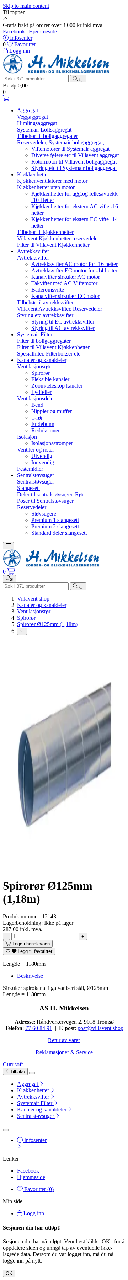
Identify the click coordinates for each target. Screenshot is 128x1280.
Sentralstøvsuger (35, 475)
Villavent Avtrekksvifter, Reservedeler (59, 309)
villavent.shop (107, 1028)
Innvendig (42, 462)
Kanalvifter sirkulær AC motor (65, 277)
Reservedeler (31, 507)
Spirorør (40, 373)
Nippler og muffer (51, 411)
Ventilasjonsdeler (36, 398)
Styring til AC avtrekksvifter (63, 328)
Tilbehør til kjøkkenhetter (45, 232)
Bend (37, 405)
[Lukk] (32, 1073)
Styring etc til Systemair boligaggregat (74, 168)
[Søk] (78, 78)
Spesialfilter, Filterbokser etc (48, 354)
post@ (85, 1028)
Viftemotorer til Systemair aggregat (70, 149)
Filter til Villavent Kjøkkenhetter (53, 245)
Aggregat (27, 110)
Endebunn (42, 424)
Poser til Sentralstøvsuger (45, 501)
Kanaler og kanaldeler (41, 360)
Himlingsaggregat (37, 123)
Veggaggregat (32, 117)
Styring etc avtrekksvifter (45, 315)
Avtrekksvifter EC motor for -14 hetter (74, 270)
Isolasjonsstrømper (52, 443)
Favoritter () (38, 1189)
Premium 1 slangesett (55, 520)
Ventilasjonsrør (33, 366)
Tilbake (17, 1071)
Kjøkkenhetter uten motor (46, 187)
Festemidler (30, 469)
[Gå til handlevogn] (6, 98)
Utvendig (41, 456)
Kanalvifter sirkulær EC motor (65, 296)
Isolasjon (27, 437)
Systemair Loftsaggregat (44, 130)
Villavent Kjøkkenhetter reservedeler (58, 238)
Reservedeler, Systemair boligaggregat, (60, 142)
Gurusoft (13, 1064)
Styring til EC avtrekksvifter (62, 322)
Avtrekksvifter (33, 251)
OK (9, 1273)
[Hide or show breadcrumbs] (22, 631)
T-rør (37, 418)
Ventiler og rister (35, 450)
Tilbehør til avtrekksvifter (45, 302)
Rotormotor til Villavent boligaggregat (74, 162)
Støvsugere (43, 514)
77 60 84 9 (37, 1028)
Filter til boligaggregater (44, 341)
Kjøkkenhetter (33, 174)
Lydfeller (41, 392)
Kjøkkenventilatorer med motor (52, 181)
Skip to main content (26, 6)
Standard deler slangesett (59, 533)
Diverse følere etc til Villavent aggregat (75, 155)
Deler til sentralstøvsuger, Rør (50, 494)
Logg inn (33, 1213)
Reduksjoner (45, 430)
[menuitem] (71, 1084)
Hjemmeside (43, 31)
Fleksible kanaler (50, 379)
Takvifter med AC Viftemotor (64, 283)
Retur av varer (64, 1040)
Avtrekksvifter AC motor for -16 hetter (74, 264)
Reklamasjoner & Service (64, 1052)
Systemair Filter (34, 334)
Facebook (14, 31)
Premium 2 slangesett (55, 526)
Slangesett (28, 488)
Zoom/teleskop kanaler (56, 386)
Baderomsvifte (47, 290)
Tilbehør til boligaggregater (47, 136)
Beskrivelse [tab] (30, 976)
